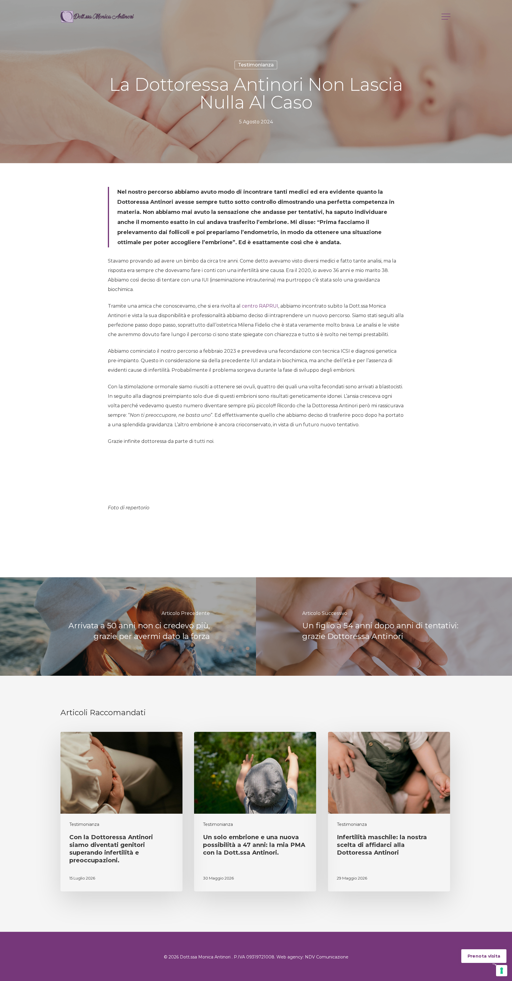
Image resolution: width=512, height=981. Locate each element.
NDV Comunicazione (326, 957)
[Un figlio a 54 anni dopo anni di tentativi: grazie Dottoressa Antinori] (384, 626)
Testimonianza (256, 65)
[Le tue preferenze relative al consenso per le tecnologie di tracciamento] (501, 970)
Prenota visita (484, 956)
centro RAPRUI (260, 306)
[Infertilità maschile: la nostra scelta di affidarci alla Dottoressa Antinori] (389, 811)
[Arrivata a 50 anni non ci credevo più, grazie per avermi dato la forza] (128, 626)
